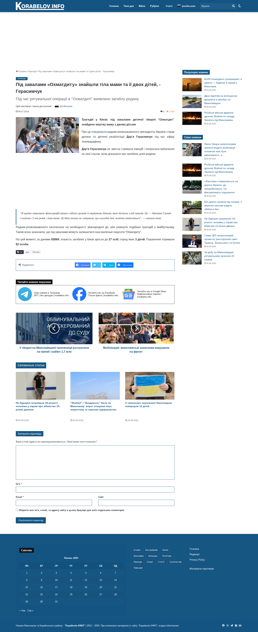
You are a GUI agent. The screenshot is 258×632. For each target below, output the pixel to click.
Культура (152, 556)
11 (71, 580)
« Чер (22, 610)
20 (101, 587)
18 (71, 587)
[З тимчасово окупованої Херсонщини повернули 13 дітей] (149, 386)
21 (115, 587)
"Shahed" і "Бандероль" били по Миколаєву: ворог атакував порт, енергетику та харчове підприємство (93, 406)
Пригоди (32, 71)
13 (101, 580)
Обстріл (35, 252)
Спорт (150, 562)
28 (115, 594)
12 (86, 580)
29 (26, 601)
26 (86, 594)
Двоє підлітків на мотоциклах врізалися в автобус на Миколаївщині (220, 99)
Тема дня (129, 6)
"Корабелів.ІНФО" (75, 625)
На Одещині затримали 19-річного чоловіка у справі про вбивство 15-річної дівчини (38, 406)
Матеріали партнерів (202, 568)
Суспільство (176, 562)
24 (56, 594)
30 (41, 601)
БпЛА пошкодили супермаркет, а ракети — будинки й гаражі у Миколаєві (223, 83)
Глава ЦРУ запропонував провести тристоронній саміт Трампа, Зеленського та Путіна (222, 239)
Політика (166, 556)
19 (86, 587)
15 (26, 587)
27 (101, 594)
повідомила (99, 131)
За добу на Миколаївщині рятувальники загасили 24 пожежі (219, 256)
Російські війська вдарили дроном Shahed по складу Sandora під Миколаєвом (219, 116)
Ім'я (19, 484)
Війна (142, 6)
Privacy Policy (197, 559)
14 (115, 580)
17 (56, 587)
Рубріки (154, 6)
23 (41, 594)
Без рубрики (151, 550)
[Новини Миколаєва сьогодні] (40, 6)
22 (26, 594)
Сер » (30, 610)
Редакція (195, 554)
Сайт (101, 497)
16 (41, 587)
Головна (114, 6)
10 (56, 580)
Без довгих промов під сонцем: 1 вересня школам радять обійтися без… (223, 205)
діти (27, 252)
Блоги (165, 550)
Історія (137, 550)
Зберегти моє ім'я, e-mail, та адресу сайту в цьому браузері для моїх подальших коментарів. (72, 510)
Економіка (139, 556)
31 (56, 601)
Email (20, 497)
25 (71, 594)
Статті (169, 6)
